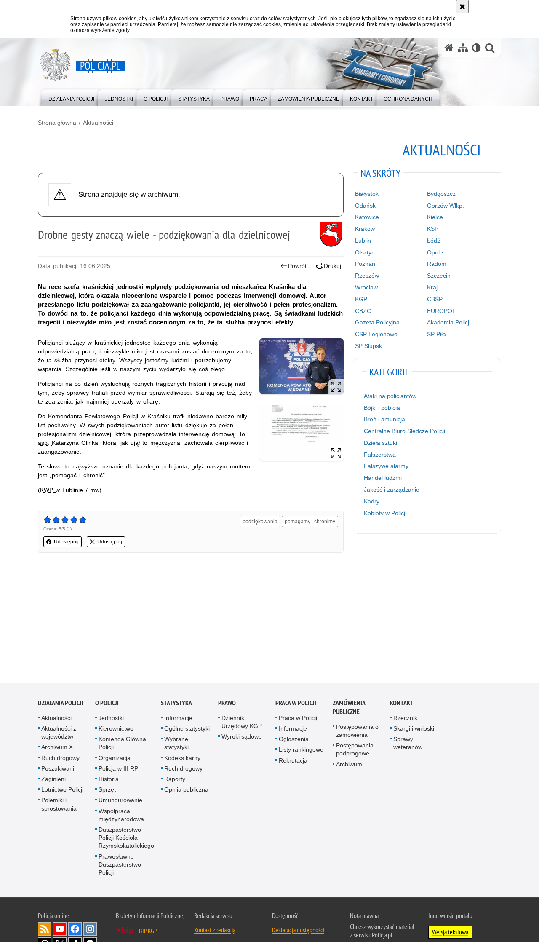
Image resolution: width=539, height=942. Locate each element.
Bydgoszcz (441, 193)
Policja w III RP (118, 770)
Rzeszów (367, 275)
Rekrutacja (293, 761)
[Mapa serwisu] (463, 48)
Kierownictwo (116, 730)
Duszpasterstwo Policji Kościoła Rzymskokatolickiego (126, 839)
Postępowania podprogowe (355, 751)
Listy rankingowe (301, 751)
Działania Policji (60, 704)
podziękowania (260, 522)
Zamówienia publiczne (349, 709)
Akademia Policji (448, 322)
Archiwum (349, 765)
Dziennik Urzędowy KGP (241, 723)
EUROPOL (441, 311)
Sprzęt (107, 791)
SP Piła (436, 334)
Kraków (365, 228)
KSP (432, 228)
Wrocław (366, 287)
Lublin (363, 240)
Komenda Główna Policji (122, 744)
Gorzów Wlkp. (445, 205)
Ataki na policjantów (390, 396)
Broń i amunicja (384, 419)
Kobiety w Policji (385, 513)
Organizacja (115, 759)
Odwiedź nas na (60, 930)
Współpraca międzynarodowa (121, 816)
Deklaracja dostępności (298, 931)
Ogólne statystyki (187, 730)
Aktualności (98, 122)
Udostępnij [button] (66, 542)
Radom (436, 263)
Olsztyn (365, 252)
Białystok (367, 193)
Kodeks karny (182, 759)
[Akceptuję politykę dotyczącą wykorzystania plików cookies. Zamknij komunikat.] (462, 6)
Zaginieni (53, 780)
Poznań (365, 263)
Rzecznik (405, 719)
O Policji (107, 704)
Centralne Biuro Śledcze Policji (404, 431)
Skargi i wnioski (413, 730)
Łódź (433, 240)
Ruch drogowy (60, 759)
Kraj (432, 287)
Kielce (435, 217)
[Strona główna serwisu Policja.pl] (449, 48)
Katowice (367, 217)
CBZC (363, 311)
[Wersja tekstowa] (476, 48)
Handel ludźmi (383, 477)
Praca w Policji (295, 704)
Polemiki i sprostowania (59, 805)
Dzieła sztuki (380, 442)
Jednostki (111, 719)
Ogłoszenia (294, 740)
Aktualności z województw (58, 734)
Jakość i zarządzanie (391, 489)
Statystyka (176, 704)
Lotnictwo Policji (62, 791)
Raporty (174, 780)
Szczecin (439, 275)
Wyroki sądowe (241, 738)
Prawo (227, 704)
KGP (361, 299)
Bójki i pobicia (382, 407)
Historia (109, 780)
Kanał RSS (44, 930)
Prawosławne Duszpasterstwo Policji (120, 865)
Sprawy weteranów (407, 744)
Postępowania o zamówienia (357, 732)
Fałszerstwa (380, 454)
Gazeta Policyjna (377, 322)
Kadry (371, 501)
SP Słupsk (368, 346)
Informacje (178, 719)
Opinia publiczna (186, 791)
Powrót (297, 265)
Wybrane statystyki (176, 744)
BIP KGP (148, 932)
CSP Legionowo (376, 334)
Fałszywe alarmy (386, 466)
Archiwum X (57, 748)
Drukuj (332, 265)
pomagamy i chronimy (310, 522)
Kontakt (401, 704)
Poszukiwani (57, 770)
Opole (435, 252)
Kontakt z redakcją (214, 931)
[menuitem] (71, 97)
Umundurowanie (120, 801)
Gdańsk (365, 205)
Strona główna (57, 122)
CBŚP (435, 299)
